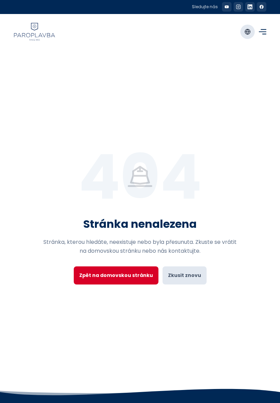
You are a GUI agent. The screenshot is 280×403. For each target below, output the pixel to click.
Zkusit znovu (184, 275)
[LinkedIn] (250, 7)
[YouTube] (227, 7)
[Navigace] (262, 32)
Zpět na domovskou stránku (116, 275)
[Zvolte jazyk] (247, 32)
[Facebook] (261, 7)
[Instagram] (238, 7)
